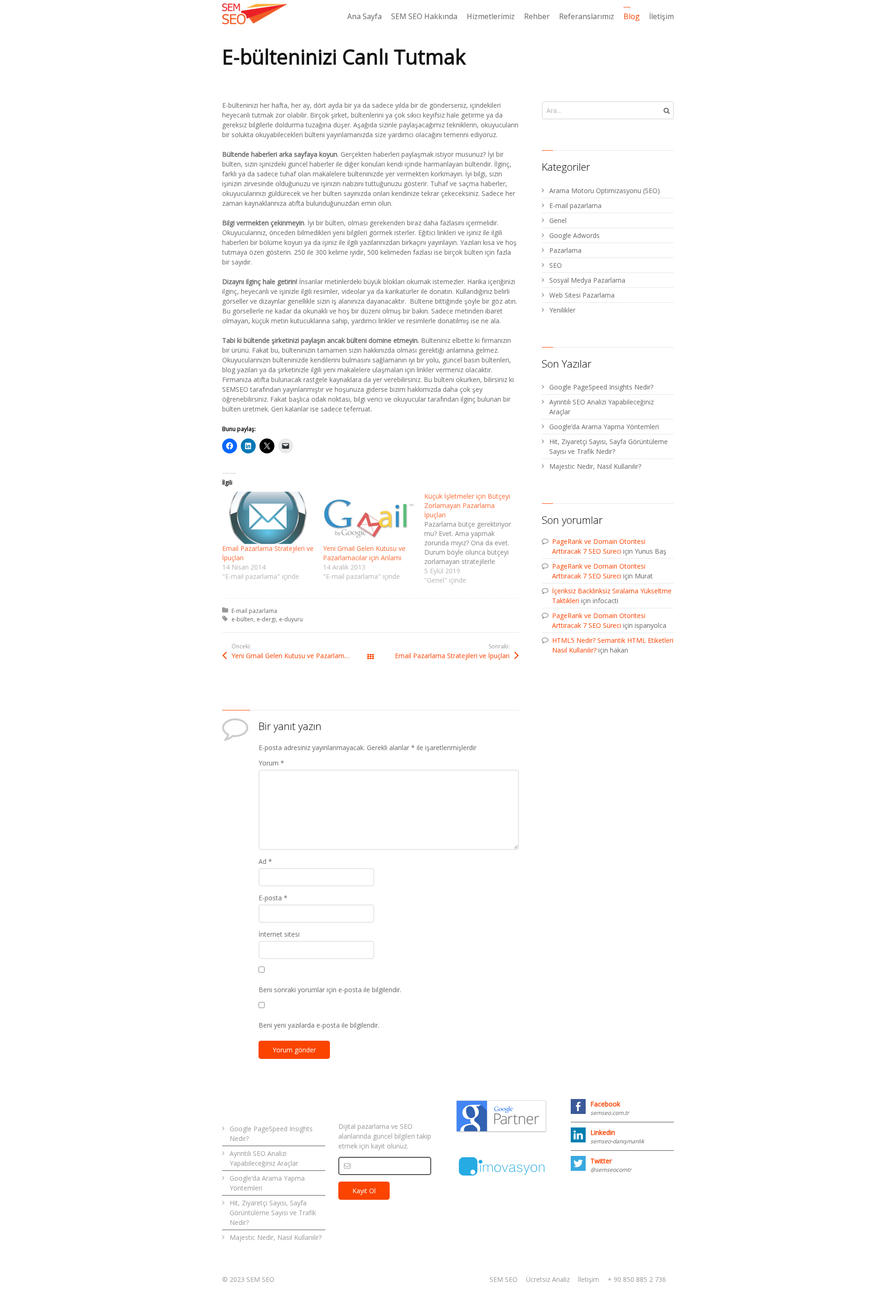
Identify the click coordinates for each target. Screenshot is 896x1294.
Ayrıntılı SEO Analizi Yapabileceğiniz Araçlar (601, 406)
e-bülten (242, 619)
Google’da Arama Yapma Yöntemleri (604, 426)
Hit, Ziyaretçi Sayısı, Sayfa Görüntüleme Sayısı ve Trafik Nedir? (608, 446)
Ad (265, 861)
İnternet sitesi (279, 934)
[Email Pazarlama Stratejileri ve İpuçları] (268, 518)
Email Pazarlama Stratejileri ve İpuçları (452, 655)
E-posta (273, 897)
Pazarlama (565, 250)
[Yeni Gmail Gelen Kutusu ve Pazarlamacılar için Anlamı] (368, 518)
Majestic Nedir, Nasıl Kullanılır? (595, 466)
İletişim (588, 1279)
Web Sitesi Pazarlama (582, 295)
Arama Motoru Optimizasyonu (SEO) (604, 190)
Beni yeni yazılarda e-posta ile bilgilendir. (319, 1025)
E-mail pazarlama (254, 611)
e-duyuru (291, 619)
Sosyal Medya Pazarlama (587, 280)
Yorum (271, 762)
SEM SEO (504, 1279)
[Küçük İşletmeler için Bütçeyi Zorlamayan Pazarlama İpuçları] (474, 538)
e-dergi (266, 619)
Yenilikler (562, 310)
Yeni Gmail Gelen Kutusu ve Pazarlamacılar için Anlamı (364, 553)
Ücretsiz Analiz (548, 1279)
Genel (558, 220)
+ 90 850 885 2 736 (637, 1279)
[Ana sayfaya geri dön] (254, 14)
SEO (555, 265)
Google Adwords (574, 235)
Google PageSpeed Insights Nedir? (601, 387)
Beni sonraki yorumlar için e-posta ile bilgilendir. (330, 989)
